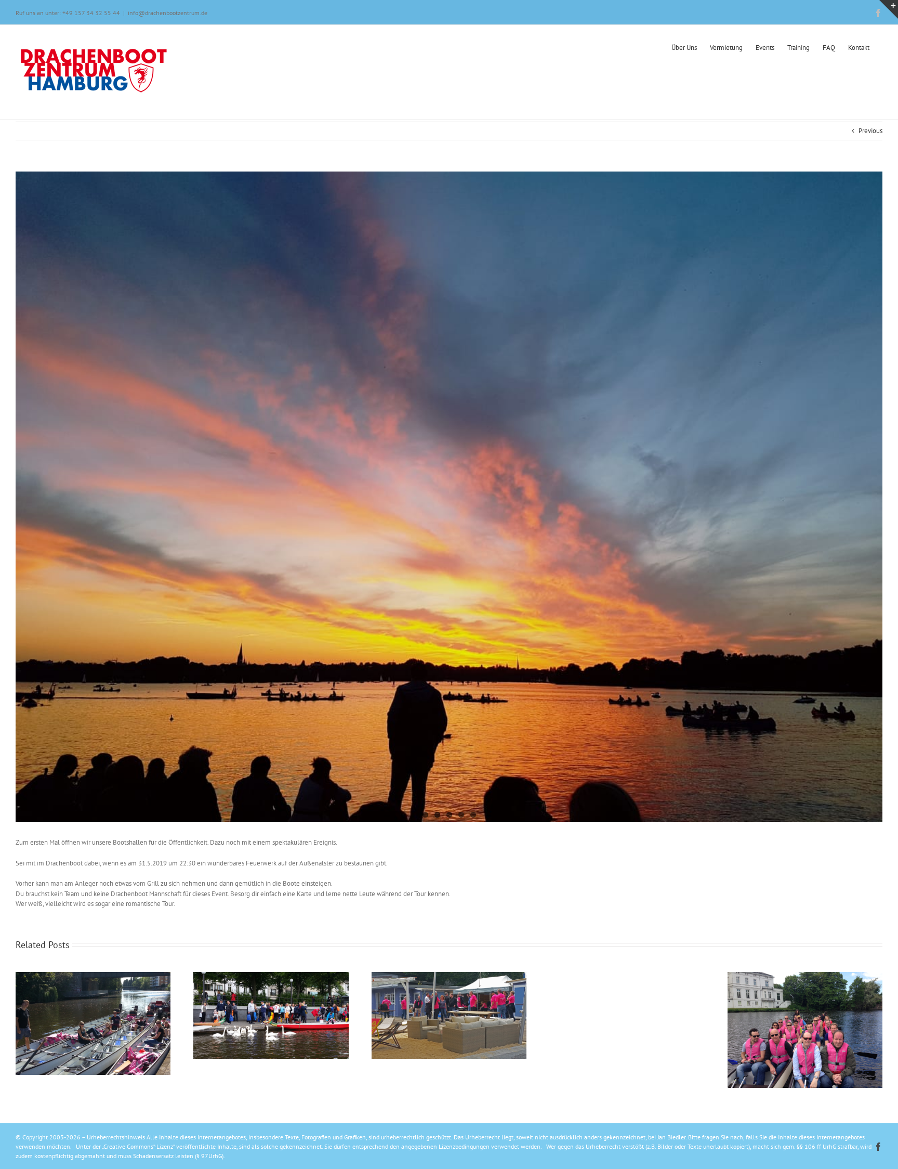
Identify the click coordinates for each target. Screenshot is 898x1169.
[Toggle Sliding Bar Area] (888, 9)
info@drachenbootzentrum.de (167, 13)
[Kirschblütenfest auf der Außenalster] (449, 497)
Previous (870, 130)
